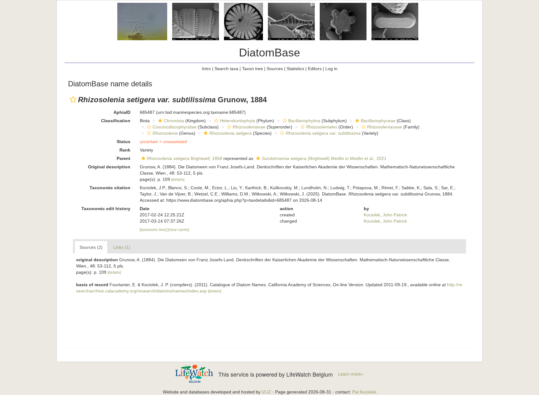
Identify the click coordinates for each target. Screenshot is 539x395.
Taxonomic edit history (105, 208)
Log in (331, 68)
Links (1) (121, 247)
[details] (177, 179)
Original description (109, 166)
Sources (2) (91, 247)
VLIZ (266, 391)
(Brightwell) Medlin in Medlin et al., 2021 (324, 158)
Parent (123, 158)
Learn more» (351, 374)
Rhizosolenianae (249, 126)
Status (123, 141)
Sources (275, 68)
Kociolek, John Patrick (385, 214)
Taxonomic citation (110, 187)
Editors (315, 68)
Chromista (174, 120)
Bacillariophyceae (378, 120)
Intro (206, 68)
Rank (124, 149)
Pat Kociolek (364, 391)
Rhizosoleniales (321, 126)
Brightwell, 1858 (184, 158)
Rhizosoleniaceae (384, 126)
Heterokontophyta (237, 120)
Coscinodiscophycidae (175, 126)
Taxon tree (252, 68)
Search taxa (226, 68)
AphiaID (122, 112)
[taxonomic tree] (154, 230)
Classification (115, 120)
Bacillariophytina (304, 120)
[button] (73, 99)
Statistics (295, 68)
